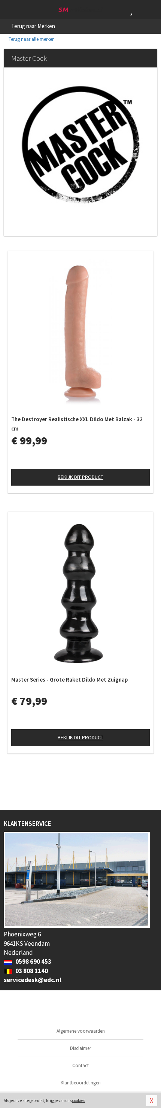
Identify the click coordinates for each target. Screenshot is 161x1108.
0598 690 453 (32, 961)
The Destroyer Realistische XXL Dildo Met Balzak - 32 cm (77, 424)
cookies (78, 1100)
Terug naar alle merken (31, 39)
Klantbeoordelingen (81, 1083)
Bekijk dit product (80, 477)
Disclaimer (80, 1048)
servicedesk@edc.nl (32, 980)
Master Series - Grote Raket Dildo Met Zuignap (69, 679)
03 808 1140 (31, 971)
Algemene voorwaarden (81, 1031)
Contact (80, 1065)
